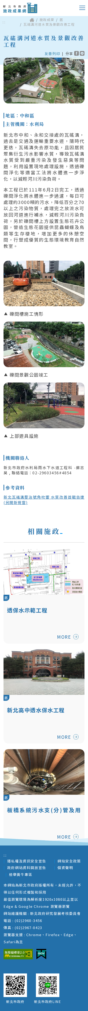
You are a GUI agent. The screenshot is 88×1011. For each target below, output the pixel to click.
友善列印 (52, 53)
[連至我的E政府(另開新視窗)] (41, 954)
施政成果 (47, 19)
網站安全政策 (69, 860)
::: (4, 22)
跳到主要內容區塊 (22, 3)
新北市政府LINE (47, 1001)
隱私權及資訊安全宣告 (26, 860)
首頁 (32, 19)
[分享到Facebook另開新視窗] (76, 53)
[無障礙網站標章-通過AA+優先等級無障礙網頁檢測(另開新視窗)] (18, 954)
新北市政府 (15, 1001)
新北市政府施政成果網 (20, 8)
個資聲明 (65, 867)
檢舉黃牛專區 (20, 874)
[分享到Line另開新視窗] (82, 53)
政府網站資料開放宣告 (26, 867)
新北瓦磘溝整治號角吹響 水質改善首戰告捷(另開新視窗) (44, 499)
